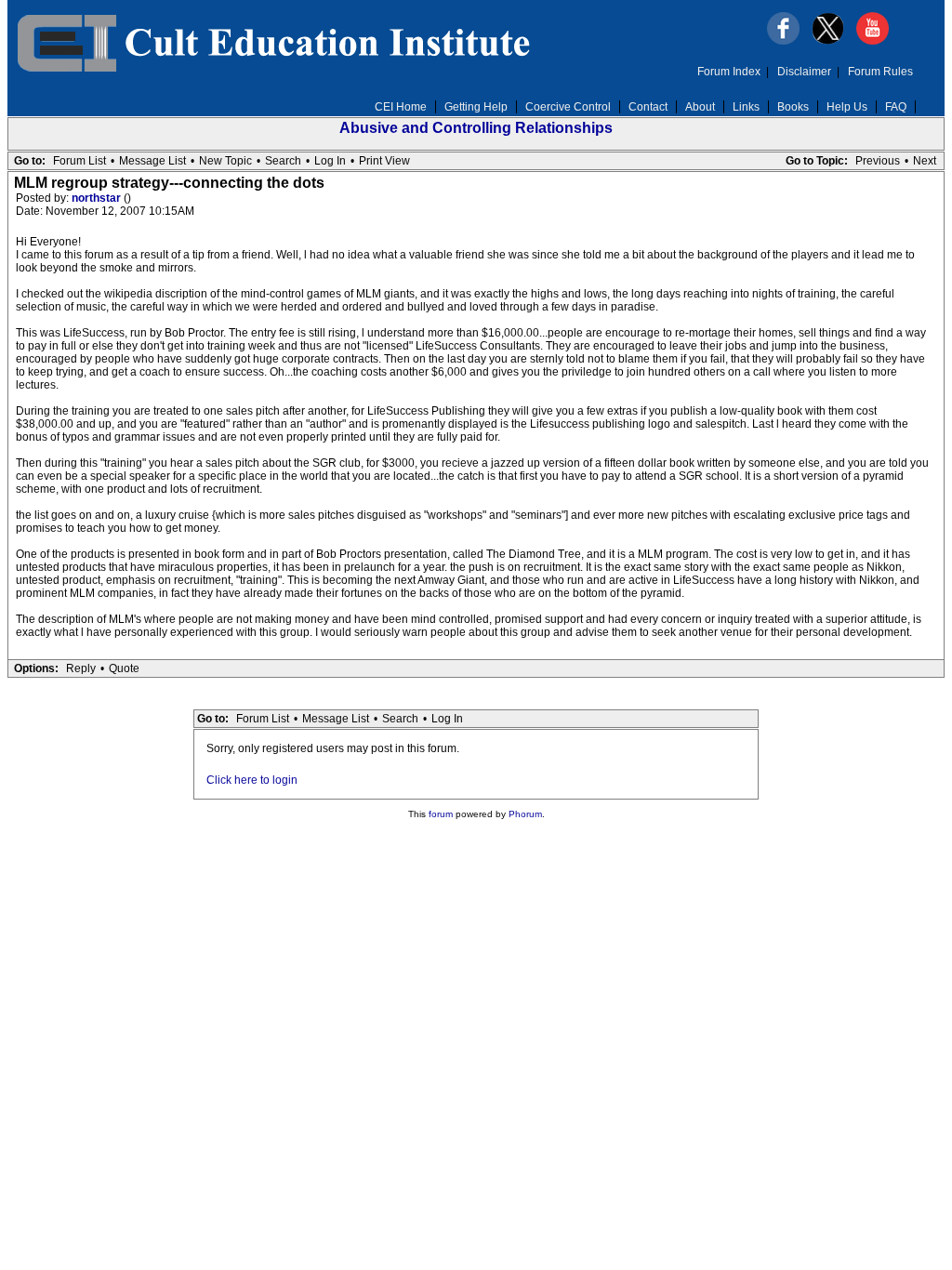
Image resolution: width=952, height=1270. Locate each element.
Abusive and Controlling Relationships (476, 128)
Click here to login (252, 780)
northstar (98, 198)
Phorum (525, 814)
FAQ (895, 106)
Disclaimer (804, 71)
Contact (648, 106)
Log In (330, 160)
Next (924, 160)
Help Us (846, 106)
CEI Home (401, 106)
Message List (152, 160)
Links (746, 106)
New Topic (225, 160)
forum (441, 814)
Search (283, 160)
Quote (124, 668)
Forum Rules (880, 71)
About (700, 106)
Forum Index (728, 71)
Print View (384, 160)
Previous (877, 160)
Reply (81, 668)
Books (793, 106)
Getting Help (476, 106)
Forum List (79, 160)
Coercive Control (568, 106)
